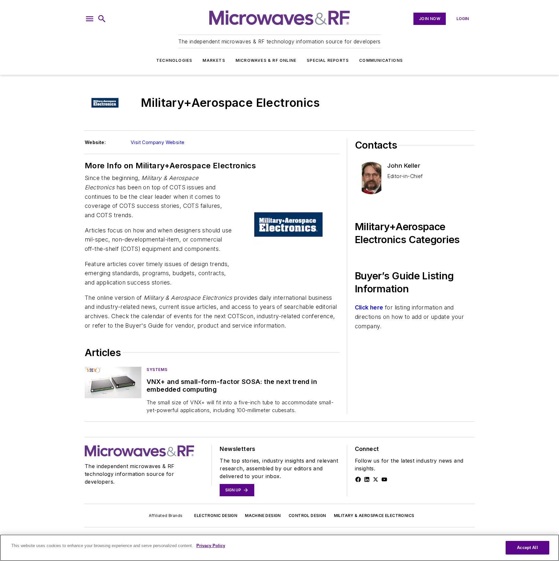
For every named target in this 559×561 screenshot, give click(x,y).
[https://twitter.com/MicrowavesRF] (375, 479)
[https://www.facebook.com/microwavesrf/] (358, 479)
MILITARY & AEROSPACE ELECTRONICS (374, 515)
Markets (214, 60)
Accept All (527, 547)
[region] (279, 547)
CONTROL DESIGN (307, 515)
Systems (157, 369)
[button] (89, 19)
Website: (95, 142)
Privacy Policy (210, 545)
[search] (102, 19)
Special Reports (328, 60)
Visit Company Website (157, 142)
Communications (381, 60)
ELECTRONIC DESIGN (215, 515)
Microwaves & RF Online (266, 60)
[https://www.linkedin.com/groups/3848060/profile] (367, 479)
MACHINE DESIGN (263, 515)
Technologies (174, 60)
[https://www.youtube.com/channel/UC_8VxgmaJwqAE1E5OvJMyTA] (384, 479)
